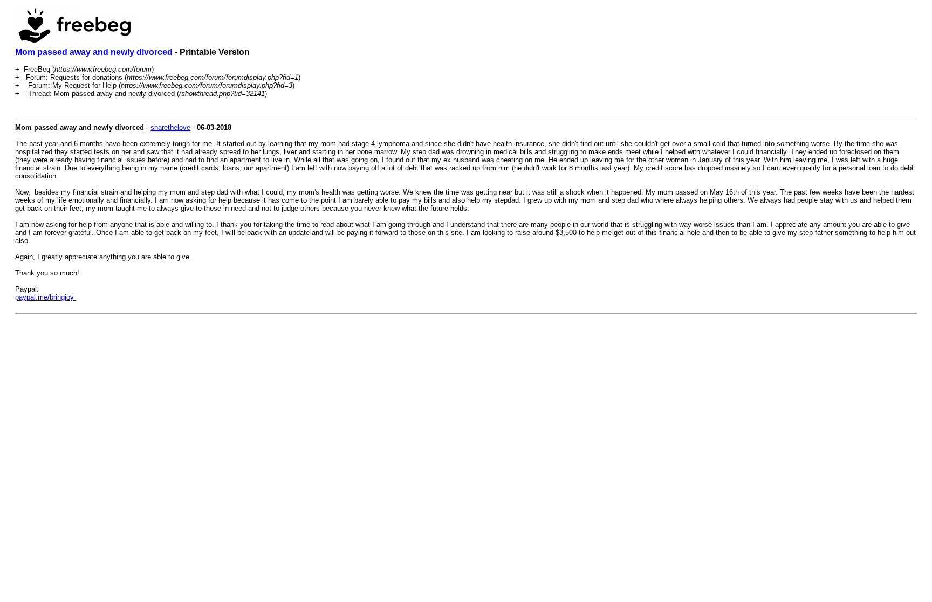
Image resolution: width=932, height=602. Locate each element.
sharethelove (170, 127)
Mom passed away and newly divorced (94, 52)
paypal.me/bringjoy (45, 297)
